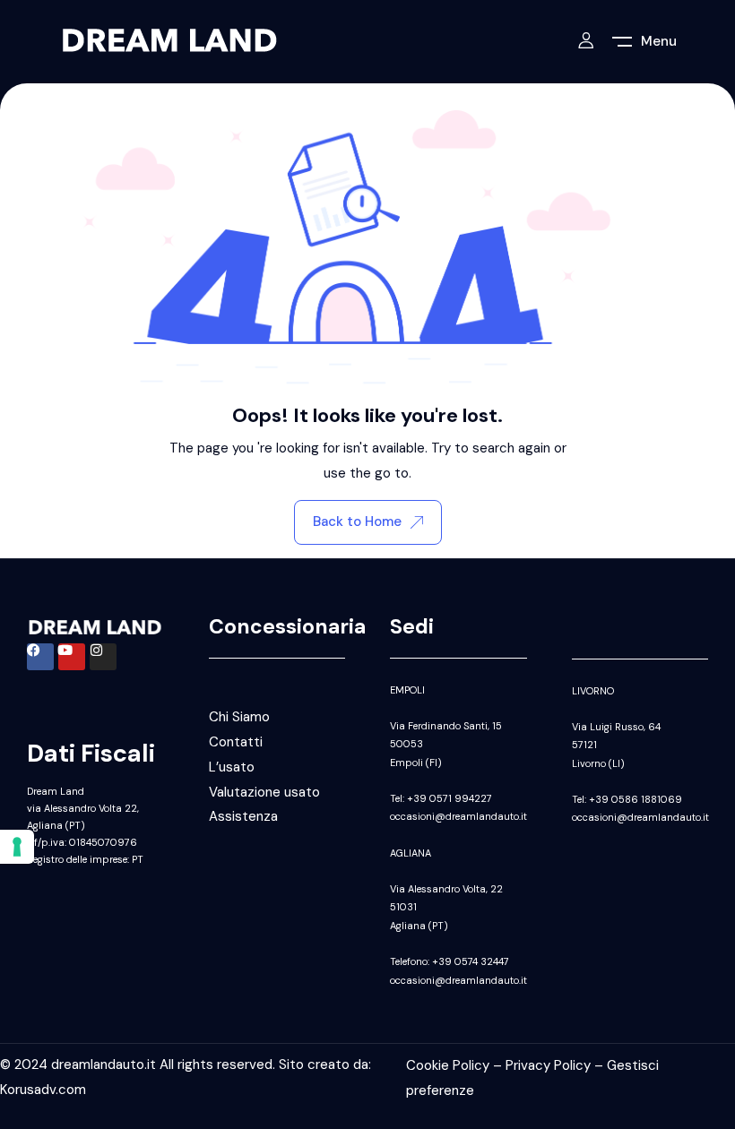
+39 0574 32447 (470, 961)
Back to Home (357, 521)
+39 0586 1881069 (635, 799)
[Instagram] (103, 656)
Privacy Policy (548, 1065)
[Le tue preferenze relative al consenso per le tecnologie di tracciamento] (17, 847)
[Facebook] (40, 656)
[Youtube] (71, 656)
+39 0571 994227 (449, 798)
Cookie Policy (447, 1065)
